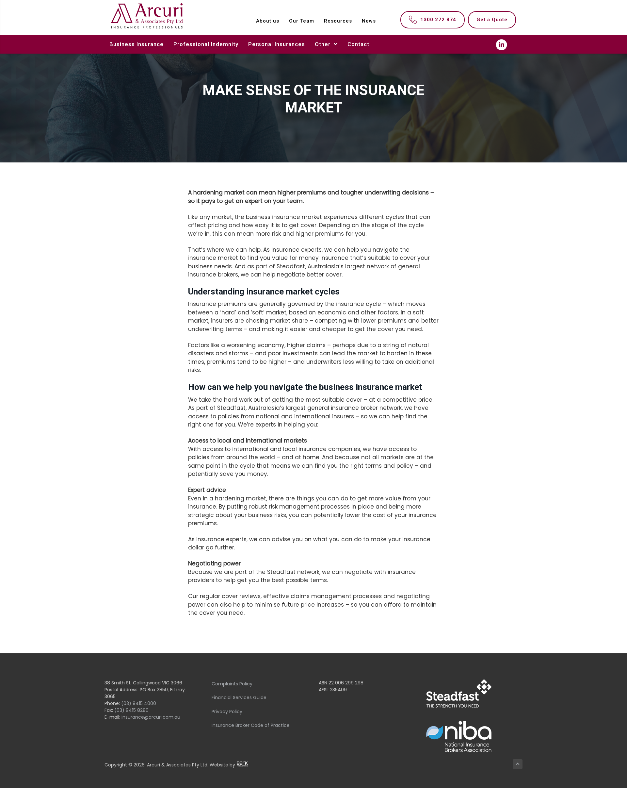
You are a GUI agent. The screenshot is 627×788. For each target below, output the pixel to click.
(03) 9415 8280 (131, 710)
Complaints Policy (232, 683)
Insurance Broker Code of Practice (251, 725)
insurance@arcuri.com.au (150, 717)
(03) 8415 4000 (138, 703)
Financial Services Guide (239, 697)
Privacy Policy (227, 711)
